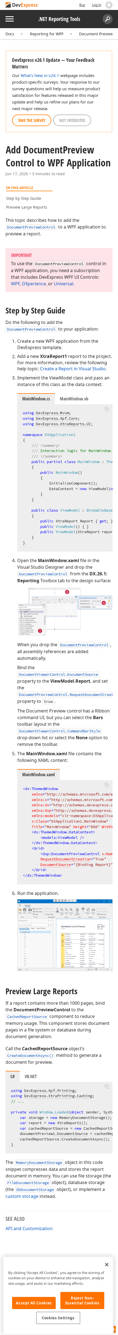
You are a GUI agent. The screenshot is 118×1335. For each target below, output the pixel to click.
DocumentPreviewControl (31, 227)
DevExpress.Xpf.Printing (49, 1090)
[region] (58, 1295)
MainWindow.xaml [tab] (38, 775)
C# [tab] (12, 1076)
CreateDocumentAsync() (30, 1055)
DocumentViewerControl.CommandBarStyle (59, 730)
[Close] (107, 1265)
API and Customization (29, 1228)
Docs (9, 33)
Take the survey (31, 120)
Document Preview (96, 33)
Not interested (72, 120)
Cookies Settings (58, 1317)
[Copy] (106, 409)
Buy (82, 4)
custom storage (21, 1196)
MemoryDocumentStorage (39, 1162)
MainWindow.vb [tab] (74, 399)
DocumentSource (55, 864)
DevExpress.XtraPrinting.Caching (58, 1095)
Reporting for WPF (46, 33)
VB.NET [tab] (31, 1076)
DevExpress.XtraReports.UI (63, 423)
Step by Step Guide (23, 198)
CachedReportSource (27, 1016)
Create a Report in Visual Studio (73, 369)
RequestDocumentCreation (65, 859)
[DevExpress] (22, 5)
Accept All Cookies (34, 1303)
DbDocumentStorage (35, 1189)
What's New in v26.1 (40, 75)
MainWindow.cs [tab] (36, 399)
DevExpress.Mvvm (52, 412)
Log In (96, 4)
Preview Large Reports (26, 207)
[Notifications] (109, 5)
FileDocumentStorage (28, 1182)
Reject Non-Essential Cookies (82, 1300)
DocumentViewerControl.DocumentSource (58, 674)
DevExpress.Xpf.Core (57, 418)
